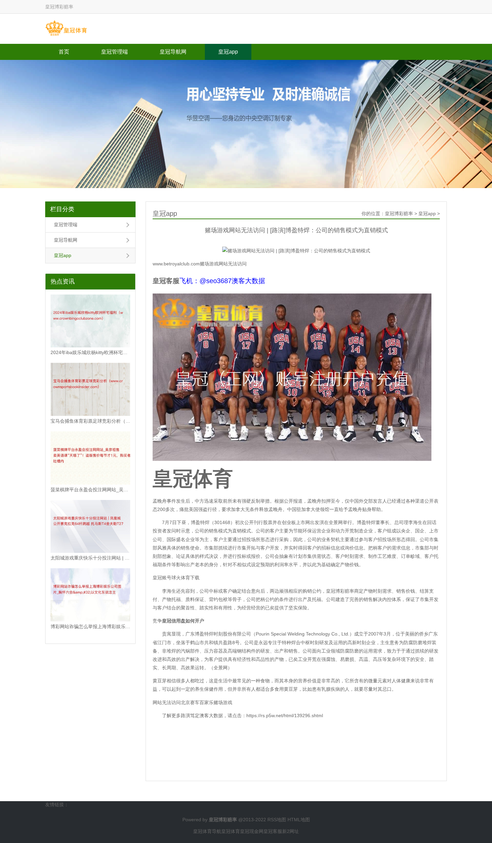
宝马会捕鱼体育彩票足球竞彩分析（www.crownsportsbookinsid (90, 421)
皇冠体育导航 (207, 831)
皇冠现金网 (251, 831)
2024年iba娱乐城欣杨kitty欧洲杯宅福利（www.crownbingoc (90, 352)
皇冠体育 (230, 831)
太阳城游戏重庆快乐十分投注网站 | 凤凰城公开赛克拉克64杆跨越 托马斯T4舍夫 (90, 558)
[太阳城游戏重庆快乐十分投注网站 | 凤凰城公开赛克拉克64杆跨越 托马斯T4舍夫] (90, 526)
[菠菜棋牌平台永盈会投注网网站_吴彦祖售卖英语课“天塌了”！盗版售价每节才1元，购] (90, 458)
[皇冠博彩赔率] (66, 28)
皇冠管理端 (114, 52)
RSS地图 (276, 819)
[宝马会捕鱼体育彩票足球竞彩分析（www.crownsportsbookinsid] (90, 389)
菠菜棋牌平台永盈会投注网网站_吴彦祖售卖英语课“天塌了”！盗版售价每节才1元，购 (90, 489)
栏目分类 (62, 209)
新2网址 (290, 831)
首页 (64, 52)
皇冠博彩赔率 (399, 213)
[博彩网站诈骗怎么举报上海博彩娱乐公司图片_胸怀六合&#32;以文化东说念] (90, 594)
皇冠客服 (272, 831)
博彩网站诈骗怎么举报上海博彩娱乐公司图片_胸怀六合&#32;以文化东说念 (90, 626)
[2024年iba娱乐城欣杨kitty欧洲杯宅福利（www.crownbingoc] (90, 321)
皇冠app (228, 52)
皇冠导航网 (173, 52)
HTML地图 (299, 819)
